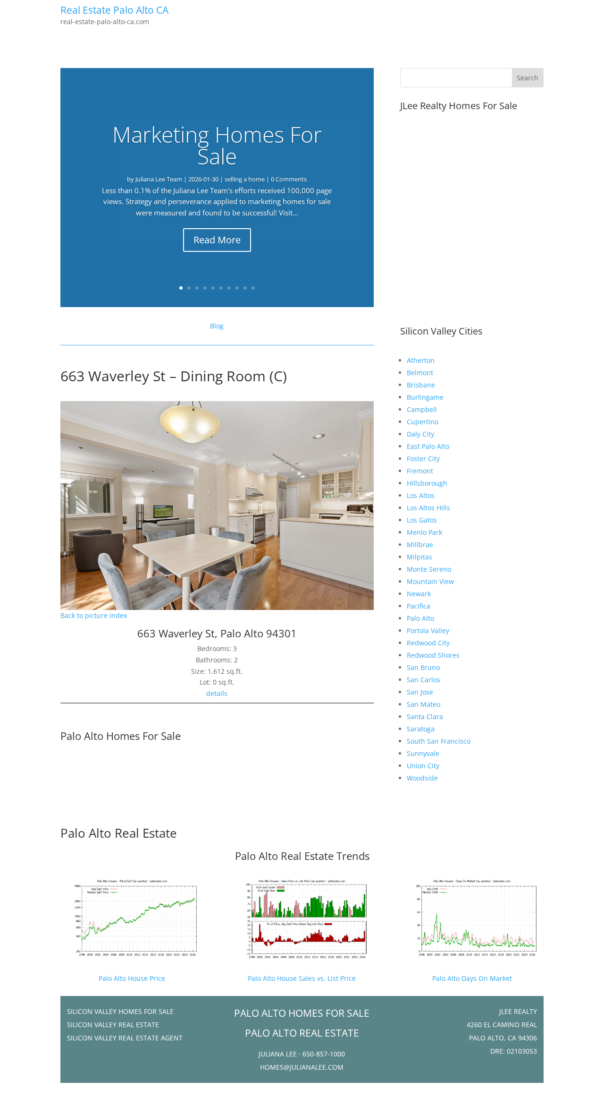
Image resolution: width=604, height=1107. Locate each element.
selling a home (245, 179)
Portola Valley (428, 630)
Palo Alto (420, 618)
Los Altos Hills (428, 507)
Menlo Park (424, 532)
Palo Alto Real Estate (118, 832)
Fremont (420, 470)
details (216, 693)
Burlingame (425, 397)
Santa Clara (425, 716)
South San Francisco (438, 741)
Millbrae (420, 544)
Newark (419, 593)
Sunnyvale (423, 753)
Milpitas (419, 556)
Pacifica (418, 605)
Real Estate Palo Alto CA (114, 10)
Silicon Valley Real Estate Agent (125, 1037)
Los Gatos (422, 519)
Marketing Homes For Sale (217, 145)
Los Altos (421, 495)
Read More (217, 239)
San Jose (420, 691)
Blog (217, 325)
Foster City (423, 458)
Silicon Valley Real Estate (113, 1024)
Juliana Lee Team (158, 179)
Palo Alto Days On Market (472, 978)
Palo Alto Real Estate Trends (302, 856)
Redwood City (428, 642)
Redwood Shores (433, 655)
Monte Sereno (429, 569)
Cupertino (422, 421)
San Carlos (423, 679)
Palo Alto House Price (132, 978)
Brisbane (421, 384)
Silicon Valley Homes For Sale (120, 1011)
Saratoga (421, 728)
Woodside (422, 777)
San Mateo (423, 704)
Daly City (420, 433)
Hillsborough (427, 483)
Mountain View (430, 581)
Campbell (422, 409)
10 (253, 288)
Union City (423, 765)
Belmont (420, 372)
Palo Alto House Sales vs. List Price (302, 978)
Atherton (421, 360)
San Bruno (423, 667)
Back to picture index (93, 615)
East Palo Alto (428, 446)
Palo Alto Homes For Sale (120, 736)
